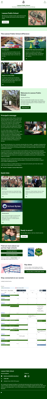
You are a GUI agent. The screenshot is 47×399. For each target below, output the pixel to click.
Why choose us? (25, 107)
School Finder (14, 257)
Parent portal (5, 213)
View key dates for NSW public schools (35, 271)
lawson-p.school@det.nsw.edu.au (11, 376)
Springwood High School (11, 254)
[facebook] (25, 376)
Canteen (27, 189)
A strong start (5, 49)
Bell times (4, 189)
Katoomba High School (12, 251)
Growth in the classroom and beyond (34, 49)
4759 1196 (6, 378)
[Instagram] (29, 376)
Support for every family (8, 75)
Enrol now (5, 22)
